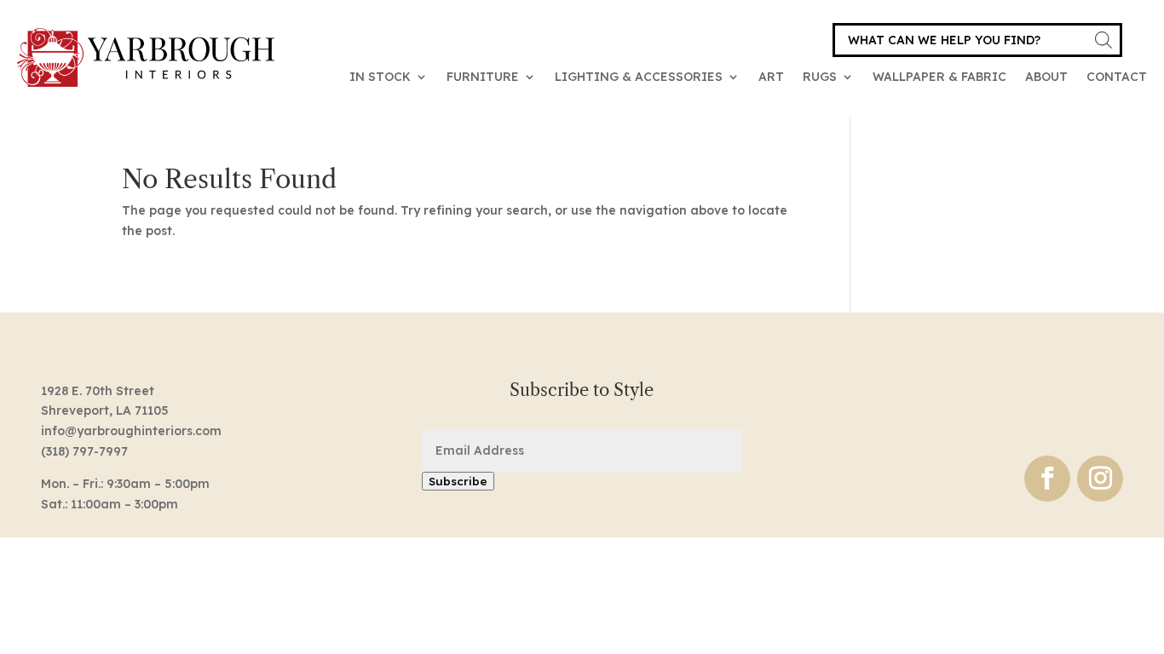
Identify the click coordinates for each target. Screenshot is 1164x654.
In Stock (380, 76)
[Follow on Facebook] (1047, 479)
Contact (1116, 76)
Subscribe (458, 481)
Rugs (820, 76)
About (1046, 76)
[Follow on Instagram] (1100, 479)
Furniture (483, 76)
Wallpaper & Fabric (939, 76)
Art (771, 76)
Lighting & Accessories (639, 76)
